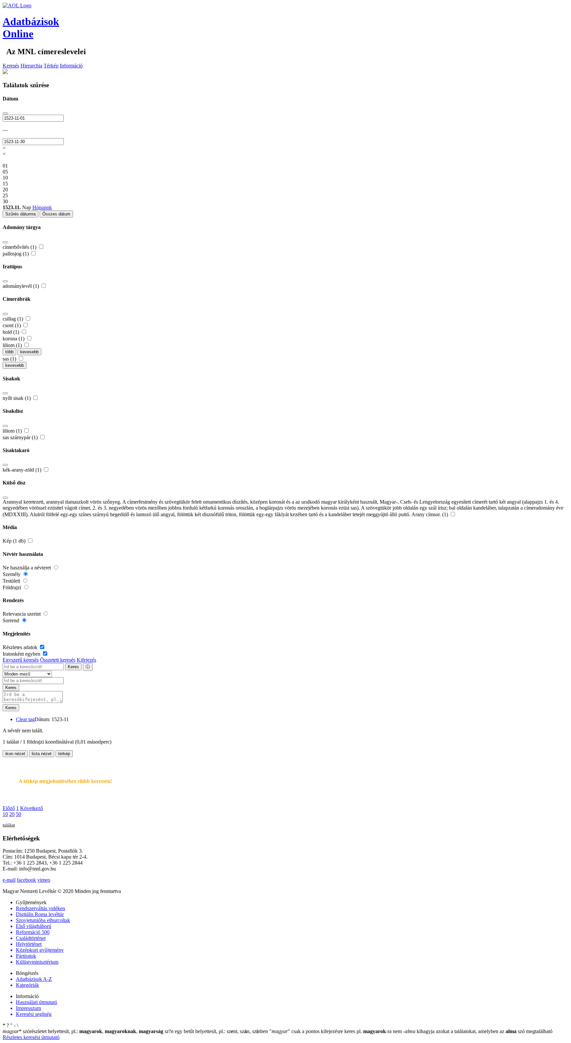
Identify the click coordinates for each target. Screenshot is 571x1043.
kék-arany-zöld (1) (23, 470)
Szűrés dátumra (20, 214)
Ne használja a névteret (27, 567)
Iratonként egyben (22, 654)
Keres (73, 666)
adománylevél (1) (21, 286)
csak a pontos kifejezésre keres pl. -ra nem (336, 1031)
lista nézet (42, 753)
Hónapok (42, 207)
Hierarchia (31, 65)
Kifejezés (86, 660)
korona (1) (14, 338)
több (9, 351)
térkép (64, 753)
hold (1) (11, 332)
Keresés (11, 65)
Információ (71, 65)
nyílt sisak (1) (17, 398)
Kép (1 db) (15, 541)
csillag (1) (13, 319)
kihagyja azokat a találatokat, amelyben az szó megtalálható (477, 1031)
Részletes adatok (21, 647)
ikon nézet (15, 753)
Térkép (51, 65)
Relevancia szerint (22, 614)
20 (12, 814)
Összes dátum (56, 214)
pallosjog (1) (16, 253)
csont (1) (12, 325)
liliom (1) (13, 345)
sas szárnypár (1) (21, 437)
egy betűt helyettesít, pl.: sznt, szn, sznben (217, 1031)
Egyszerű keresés (21, 660)
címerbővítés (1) (20, 247)
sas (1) (10, 359)
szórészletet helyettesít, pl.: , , (83, 1031)
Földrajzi (12, 587)
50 (18, 814)
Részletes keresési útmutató (31, 1037)
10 (5, 814)
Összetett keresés (57, 660)
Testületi (12, 581)
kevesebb (29, 351)
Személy (12, 574)
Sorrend (11, 620)
